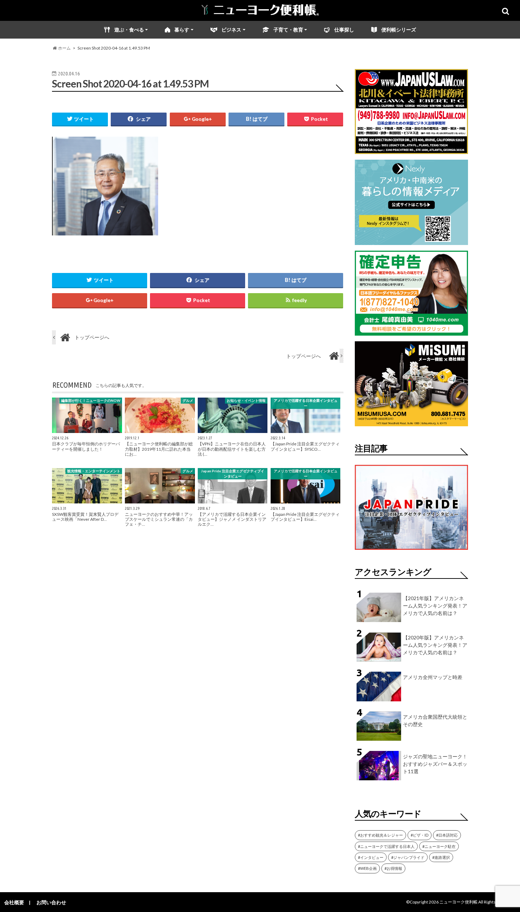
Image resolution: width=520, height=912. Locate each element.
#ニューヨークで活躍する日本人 (386, 846)
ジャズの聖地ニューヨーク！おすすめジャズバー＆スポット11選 (435, 763)
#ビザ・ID (419, 835)
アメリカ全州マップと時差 (432, 677)
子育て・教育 (288, 30)
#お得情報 (393, 868)
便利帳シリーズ (398, 30)
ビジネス (231, 30)
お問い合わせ (51, 902)
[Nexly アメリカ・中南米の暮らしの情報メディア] (411, 240)
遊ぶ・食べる (129, 30)
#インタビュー (370, 857)
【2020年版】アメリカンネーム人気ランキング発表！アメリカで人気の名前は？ (435, 644)
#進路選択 (441, 857)
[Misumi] (411, 421)
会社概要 (14, 902)
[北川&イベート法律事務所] (411, 149)
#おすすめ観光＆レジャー (380, 835)
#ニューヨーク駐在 (439, 846)
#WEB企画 (367, 868)
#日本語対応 (447, 835)
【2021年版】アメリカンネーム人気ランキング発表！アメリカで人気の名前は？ (435, 605)
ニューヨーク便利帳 (458, 902)
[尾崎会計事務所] (411, 331)
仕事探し (344, 30)
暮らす (181, 30)
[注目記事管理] (411, 551)
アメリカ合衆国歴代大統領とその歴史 (435, 720)
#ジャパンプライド (407, 857)
